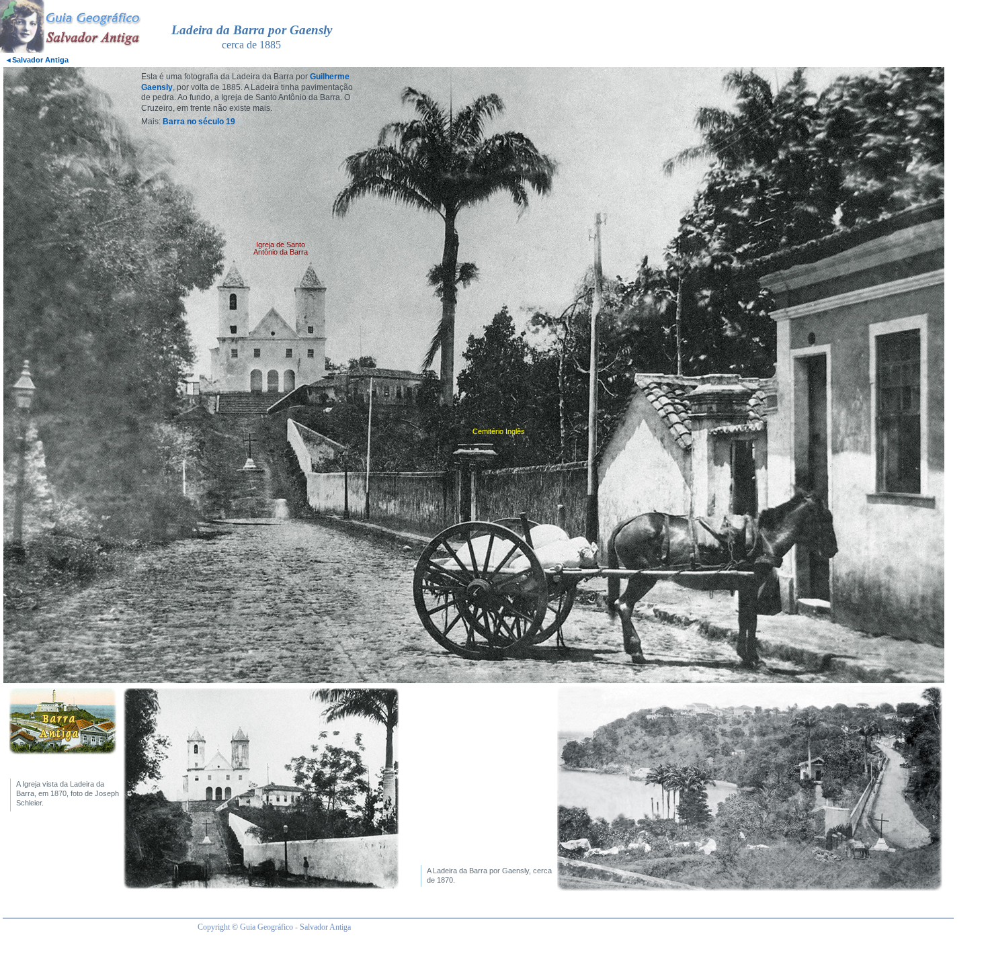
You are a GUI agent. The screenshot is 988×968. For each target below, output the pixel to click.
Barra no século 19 (199, 121)
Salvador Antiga (37, 60)
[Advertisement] (617, 34)
